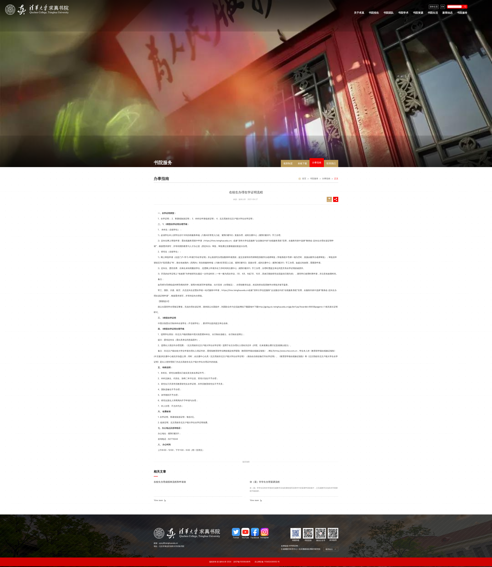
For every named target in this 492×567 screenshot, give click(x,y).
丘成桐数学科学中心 (289, 549)
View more (158, 500)
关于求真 (359, 12)
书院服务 (462, 12)
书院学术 (403, 12)
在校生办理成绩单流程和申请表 (170, 482)
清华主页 (434, 7)
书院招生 (374, 12)
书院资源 (418, 12)
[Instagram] (264, 533)
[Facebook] (255, 533)
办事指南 (316, 162)
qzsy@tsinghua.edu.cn (168, 543)
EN (442, 7)
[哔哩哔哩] (295, 535)
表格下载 (302, 163)
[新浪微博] (333, 535)
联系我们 (331, 163)
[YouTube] (245, 533)
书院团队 (388, 12)
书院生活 (433, 12)
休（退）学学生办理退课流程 (265, 482)
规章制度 (288, 163)
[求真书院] (37, 9)
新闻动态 (447, 12)
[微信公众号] (320, 535)
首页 (304, 178)
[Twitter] (236, 533)
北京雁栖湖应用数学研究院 (309, 549)
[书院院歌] (308, 535)
